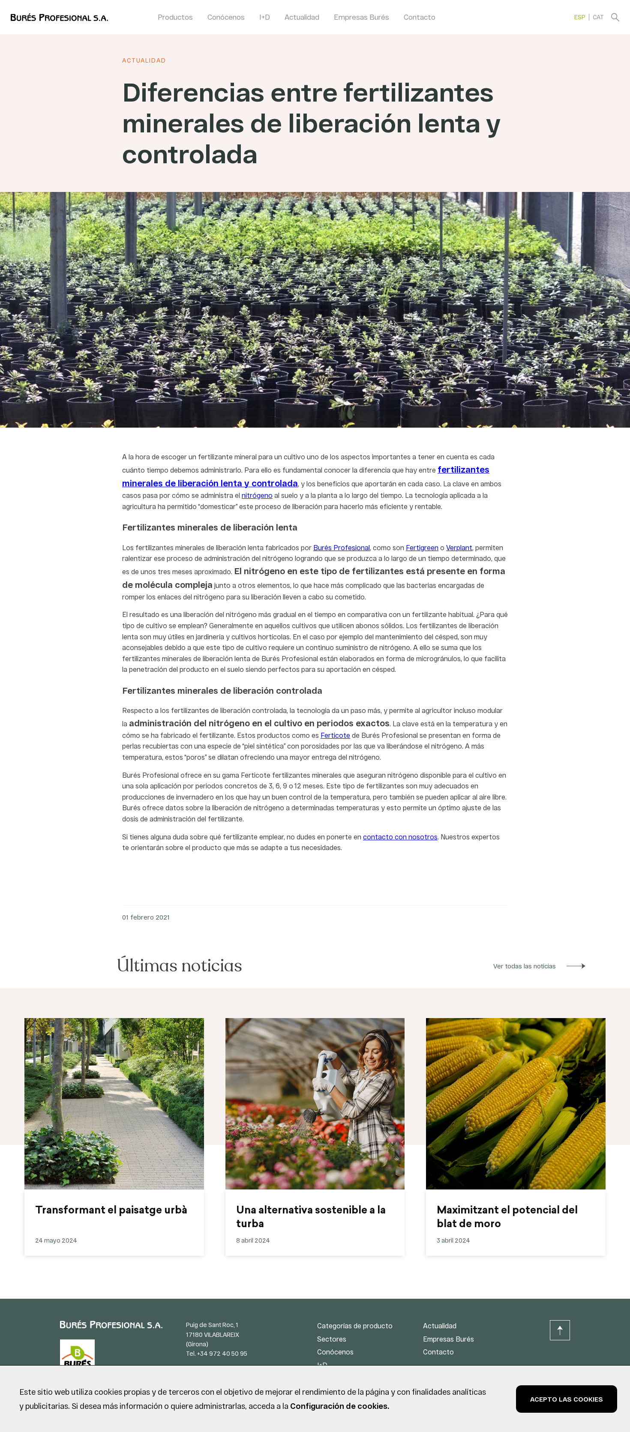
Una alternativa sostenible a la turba (311, 1217)
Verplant (459, 547)
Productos (175, 16)
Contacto (419, 16)
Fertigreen (422, 547)
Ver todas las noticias (524, 966)
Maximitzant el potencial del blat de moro (507, 1217)
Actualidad (302, 16)
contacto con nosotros (400, 837)
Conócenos (226, 16)
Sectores (331, 1339)
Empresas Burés (361, 16)
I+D (264, 16)
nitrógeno (257, 495)
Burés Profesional (341, 547)
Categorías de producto (355, 1325)
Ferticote (335, 735)
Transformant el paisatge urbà (111, 1211)
